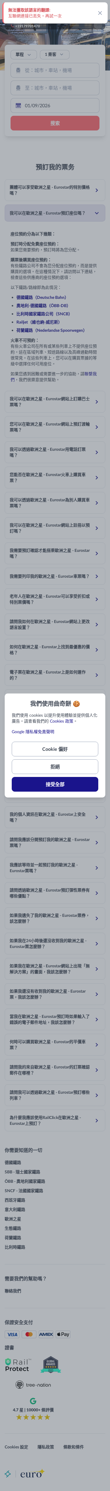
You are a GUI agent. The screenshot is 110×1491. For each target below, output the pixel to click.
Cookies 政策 (61, 720)
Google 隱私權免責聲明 (33, 731)
